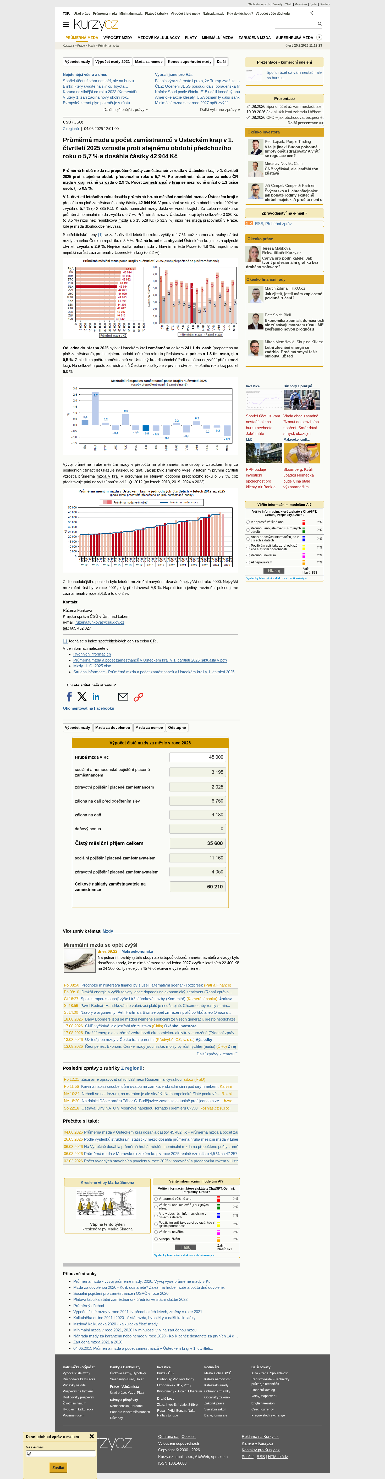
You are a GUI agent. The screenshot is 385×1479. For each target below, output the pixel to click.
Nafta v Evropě (167, 1415)
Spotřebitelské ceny (80, 234)
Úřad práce (82, 13)
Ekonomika (165, 1385)
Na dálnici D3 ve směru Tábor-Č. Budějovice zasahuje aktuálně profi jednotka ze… (152, 1101)
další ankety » (205, 1255)
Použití (248, 1456)
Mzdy (108, 931)
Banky (115, 1367)
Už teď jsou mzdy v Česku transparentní (120, 1039)
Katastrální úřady (216, 1385)
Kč (153, 202)
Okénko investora (180, 1026)
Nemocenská (119, 1406)
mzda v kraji (74, 182)
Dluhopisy (164, 1379)
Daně (208, 1415)
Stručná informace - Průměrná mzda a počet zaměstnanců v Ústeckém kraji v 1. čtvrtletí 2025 (153, 672)
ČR (235, 176)
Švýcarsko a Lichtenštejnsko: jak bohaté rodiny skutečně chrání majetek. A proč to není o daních (285, 197)
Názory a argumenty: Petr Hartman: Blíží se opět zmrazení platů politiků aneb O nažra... (155, 1012)
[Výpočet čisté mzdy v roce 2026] (151, 908)
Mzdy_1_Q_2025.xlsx (92, 666)
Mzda (91, 45)
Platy (191, 38)
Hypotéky (139, 1373)
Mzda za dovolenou (112, 727)
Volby (255, 1396)
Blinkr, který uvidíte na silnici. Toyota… (95, 86)
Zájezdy (277, 4)
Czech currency (262, 1409)
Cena (264, 1373)
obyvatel (175, 240)
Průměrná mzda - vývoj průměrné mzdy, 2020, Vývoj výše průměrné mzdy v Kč (142, 1281)
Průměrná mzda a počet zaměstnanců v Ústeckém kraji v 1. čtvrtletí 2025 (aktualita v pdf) (150, 660)
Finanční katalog (263, 1390)
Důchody (116, 1418)
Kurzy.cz (68, 45)
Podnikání (211, 1367)
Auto (254, 1373)
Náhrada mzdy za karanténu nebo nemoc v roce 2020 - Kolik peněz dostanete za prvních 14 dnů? (156, 1336)
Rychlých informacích (92, 654)
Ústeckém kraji (202, 170)
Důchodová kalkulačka (79, 1379)
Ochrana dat (168, 1436)
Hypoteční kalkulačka (78, 1409)
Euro (130, 1379)
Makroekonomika (137, 951)
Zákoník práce (214, 1403)
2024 (186, 482)
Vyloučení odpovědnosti (178, 1443)
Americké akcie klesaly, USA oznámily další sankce (199, 97)
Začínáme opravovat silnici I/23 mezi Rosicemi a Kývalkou (131, 1079)
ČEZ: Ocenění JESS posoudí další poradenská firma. (200, 86)
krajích (192, 208)
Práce (81, 45)
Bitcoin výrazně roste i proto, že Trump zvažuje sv (198, 81)
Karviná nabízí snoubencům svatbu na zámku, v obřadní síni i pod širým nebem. (150, 1086)
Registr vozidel (262, 1379)
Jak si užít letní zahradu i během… (296, 112)
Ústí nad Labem (116, 616)
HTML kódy (278, 1456)
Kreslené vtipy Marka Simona (107, 1182)
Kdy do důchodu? (240, 13)
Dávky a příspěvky (124, 1400)
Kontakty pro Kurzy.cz (261, 1450)
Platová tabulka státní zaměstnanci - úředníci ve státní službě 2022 (130, 1299)
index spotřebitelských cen (111, 641)
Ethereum (195, 1391)
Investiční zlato (176, 1405)
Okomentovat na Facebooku (88, 708)
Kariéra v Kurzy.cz (257, 1443)
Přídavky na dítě (74, 1385)
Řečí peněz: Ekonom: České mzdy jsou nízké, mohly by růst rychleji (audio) (150, 1046)
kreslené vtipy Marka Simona (107, 1226)
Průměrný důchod (88, 1305)
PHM (171, 1411)
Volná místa (130, 1386)
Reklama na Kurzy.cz (260, 1436)
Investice (253, 386)
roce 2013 (97, 593)
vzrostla (176, 170)
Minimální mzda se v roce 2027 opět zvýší (191, 102)
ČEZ (171, 1373)
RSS (259, 223)
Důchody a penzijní (298, 386)
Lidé (249, 439)
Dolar (140, 1379)
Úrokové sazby (120, 1373)
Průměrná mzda (105, 13)
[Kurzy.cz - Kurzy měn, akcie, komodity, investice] (96, 29)
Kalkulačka (71, 1367)
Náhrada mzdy (213, 13)
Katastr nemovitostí (217, 1379)
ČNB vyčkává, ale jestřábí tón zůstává (118, 1026)
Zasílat (58, 1467)
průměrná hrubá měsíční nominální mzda (166, 196)
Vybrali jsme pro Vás (173, 74)
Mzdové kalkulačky (159, 38)
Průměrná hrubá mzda (83, 170)
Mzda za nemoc (149, 61)
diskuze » (189, 1255)
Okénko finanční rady (265, 279)
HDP (179, 1385)
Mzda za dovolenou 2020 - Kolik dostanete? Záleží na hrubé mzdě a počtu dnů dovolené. (149, 1287)
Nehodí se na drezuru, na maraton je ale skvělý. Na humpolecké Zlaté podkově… (151, 1093)
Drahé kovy (165, 1398)
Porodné (136, 1406)
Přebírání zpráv (278, 223)
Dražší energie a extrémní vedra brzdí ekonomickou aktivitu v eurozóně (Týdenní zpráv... (161, 1032)
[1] (100, 234)
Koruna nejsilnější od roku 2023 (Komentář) (100, 91)
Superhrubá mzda (294, 38)
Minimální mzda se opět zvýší (101, 945)
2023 (199, 482)
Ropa (161, 1411)
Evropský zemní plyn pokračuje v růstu (96, 102)
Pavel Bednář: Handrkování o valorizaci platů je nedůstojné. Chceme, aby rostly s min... (155, 1005)
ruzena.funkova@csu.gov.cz (99, 622)
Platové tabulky (156, 13)
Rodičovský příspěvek (78, 1397)
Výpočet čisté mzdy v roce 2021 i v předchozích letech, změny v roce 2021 (137, 1311)
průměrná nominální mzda (85, 214)
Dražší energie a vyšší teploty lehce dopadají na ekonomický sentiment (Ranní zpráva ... (157, 992)
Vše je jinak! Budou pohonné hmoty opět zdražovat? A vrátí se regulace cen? (292, 151)
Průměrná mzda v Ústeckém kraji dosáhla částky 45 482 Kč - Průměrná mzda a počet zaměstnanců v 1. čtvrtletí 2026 (185, 1132)
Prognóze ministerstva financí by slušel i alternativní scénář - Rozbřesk (142, 985)
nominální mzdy (143, 208)
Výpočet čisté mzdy (185, 13)
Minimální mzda (130, 13)
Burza (161, 1373)
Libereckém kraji (129, 252)
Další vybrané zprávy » (220, 109)
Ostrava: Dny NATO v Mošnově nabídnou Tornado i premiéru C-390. (140, 1108)
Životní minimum (74, 1403)
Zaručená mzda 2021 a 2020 (97, 1342)
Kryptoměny (165, 1391)
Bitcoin (181, 1391)
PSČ (228, 1373)
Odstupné (177, 727)
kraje (208, 240)
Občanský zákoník (217, 1397)
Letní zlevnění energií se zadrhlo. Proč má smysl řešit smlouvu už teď (291, 351)
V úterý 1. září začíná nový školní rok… (97, 97)
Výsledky (204, 1039)
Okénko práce (259, 239)
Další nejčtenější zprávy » (125, 109)
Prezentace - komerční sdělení (284, 62)
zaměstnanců (156, 170)
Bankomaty (131, 1367)
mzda (160, 214)
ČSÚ (94, 616)
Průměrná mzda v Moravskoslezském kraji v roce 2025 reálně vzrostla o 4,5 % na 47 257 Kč (163, 1153)
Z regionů (71, 128)
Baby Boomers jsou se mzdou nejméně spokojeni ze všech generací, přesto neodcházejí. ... (164, 1019)
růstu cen (204, 176)
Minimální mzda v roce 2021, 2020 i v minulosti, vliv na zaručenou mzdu (134, 1330)
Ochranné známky (217, 1391)
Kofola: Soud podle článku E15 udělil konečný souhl (199, 91)
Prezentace (284, 98)
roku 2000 (212, 581)
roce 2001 (108, 587)
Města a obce (213, 1373)
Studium (325, 4)
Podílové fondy (183, 1379)
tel (65, 628)
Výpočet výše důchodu (273, 13)
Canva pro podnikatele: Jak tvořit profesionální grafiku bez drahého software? (282, 262)
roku (145, 176)
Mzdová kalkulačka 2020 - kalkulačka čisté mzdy (115, 1324)
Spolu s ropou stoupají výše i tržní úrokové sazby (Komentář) (133, 998)
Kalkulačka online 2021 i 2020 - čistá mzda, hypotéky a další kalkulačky (134, 1317)
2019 (176, 482)
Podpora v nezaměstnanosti (130, 1412)
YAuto (288, 4)
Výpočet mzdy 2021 (112, 61)
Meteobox (301, 4)
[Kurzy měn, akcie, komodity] (105, 1445)
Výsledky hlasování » (168, 1255)
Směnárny (117, 1379)
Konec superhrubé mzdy (190, 61)
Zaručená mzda (255, 38)
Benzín (181, 1411)
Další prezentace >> (306, 123)
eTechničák (271, 1384)
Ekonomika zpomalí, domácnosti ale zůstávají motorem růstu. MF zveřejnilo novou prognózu (294, 324)
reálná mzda (143, 246)
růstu (124, 208)
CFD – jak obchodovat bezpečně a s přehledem (307, 117)
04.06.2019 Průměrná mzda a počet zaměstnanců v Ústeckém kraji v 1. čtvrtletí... (143, 1348)
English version (262, 1403)
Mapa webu (269, 1396)
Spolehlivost (279, 1373)
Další (221, 61)
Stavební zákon (215, 1409)
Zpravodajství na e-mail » (284, 213)
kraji (176, 182)
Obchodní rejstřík (259, 4)
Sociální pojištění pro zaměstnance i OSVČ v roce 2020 (120, 1293)
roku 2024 (224, 202)
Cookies (189, 1436)
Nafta (191, 1411)
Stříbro (193, 1405)
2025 (67, 176)
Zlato (160, 1405)
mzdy (124, 464)
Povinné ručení (73, 1415)
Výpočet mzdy (77, 61)
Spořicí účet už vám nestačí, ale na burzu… (100, 81)
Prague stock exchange (268, 1415)
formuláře (220, 1415)
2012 (138, 482)
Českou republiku (104, 240)
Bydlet (313, 4)
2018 (165, 482)
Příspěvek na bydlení (78, 1391)
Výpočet (88, 1367)
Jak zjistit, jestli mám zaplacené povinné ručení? (293, 295)
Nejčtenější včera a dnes (85, 74)
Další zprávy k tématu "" (217, 1054)
